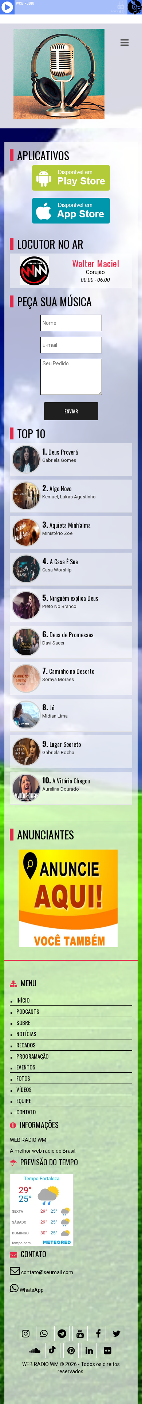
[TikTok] (52, 1350)
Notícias (26, 1034)
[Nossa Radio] (68, 885)
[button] (124, 42)
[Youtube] (80, 1333)
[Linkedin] (89, 1350)
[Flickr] (107, 1350)
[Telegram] (62, 1333)
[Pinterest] (71, 1350)
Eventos (25, 1067)
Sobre (23, 1022)
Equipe (23, 1101)
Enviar (71, 411)
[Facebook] (98, 1333)
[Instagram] (25, 1333)
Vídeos (24, 1089)
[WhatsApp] (43, 1333)
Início (22, 1000)
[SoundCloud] (34, 1350)
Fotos (23, 1078)
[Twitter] (116, 1333)
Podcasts (27, 1011)
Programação (32, 1056)
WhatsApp (32, 1290)
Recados (26, 1045)
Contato (26, 1112)
